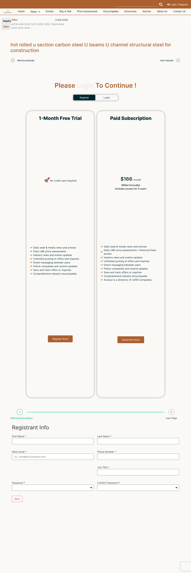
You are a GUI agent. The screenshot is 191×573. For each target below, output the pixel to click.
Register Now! (60, 338)
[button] (91, 487)
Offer (14, 19)
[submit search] (161, 4)
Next (17, 498)
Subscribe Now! (131, 339)
